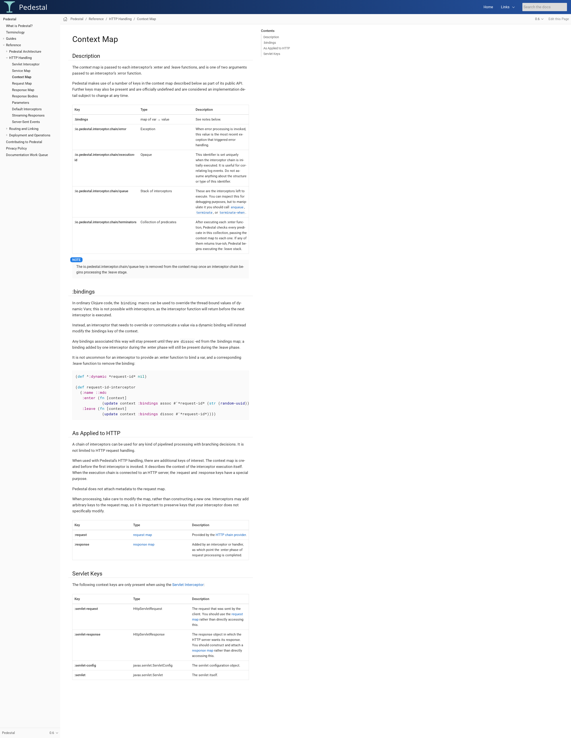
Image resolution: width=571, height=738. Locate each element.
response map (143, 544)
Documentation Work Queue (27, 155)
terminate (204, 212)
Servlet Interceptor (25, 64)
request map (142, 535)
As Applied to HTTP (276, 48)
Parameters (20, 103)
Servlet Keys (271, 54)
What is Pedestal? (19, 26)
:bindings (269, 42)
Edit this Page (558, 19)
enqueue (237, 207)
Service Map (21, 71)
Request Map (22, 83)
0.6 (537, 19)
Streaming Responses (28, 116)
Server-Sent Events (26, 122)
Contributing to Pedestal (24, 142)
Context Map (21, 77)
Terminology (15, 32)
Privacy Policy (16, 148)
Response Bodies (25, 96)
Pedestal (9, 19)
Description (271, 37)
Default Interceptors (27, 109)
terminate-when (231, 212)
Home (488, 7)
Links (505, 7)
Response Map (23, 90)
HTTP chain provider (231, 535)
